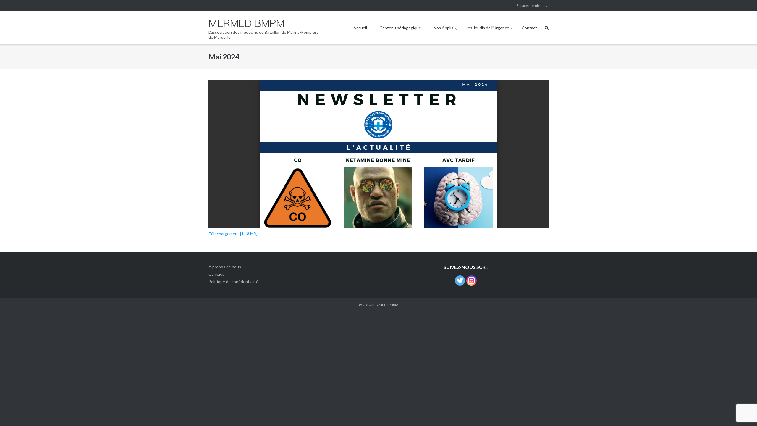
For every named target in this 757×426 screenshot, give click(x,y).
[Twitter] (460, 280)
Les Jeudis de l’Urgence (487, 27)
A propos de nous (224, 266)
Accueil (360, 27)
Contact (529, 27)
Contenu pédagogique (400, 27)
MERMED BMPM (384, 305)
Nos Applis (443, 27)
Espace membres (530, 5)
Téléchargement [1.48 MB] (233, 233)
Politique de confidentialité (233, 281)
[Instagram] (471, 280)
